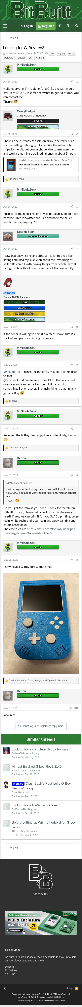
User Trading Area (31, 770)
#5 (77, 327)
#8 (77, 475)
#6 (77, 364)
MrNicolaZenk (14, 53)
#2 (77, 134)
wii (30, 57)
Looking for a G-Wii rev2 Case (34, 805)
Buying (35, 753)
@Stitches (9, 380)
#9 (77, 559)
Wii (27, 792)
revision (21, 57)
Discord (9, 966)
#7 (77, 428)
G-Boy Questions (28, 831)
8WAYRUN (59, 997)
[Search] (77, 25)
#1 (77, 81)
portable (8, 57)
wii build (40, 57)
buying (61, 53)
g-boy (71, 53)
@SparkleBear (12, 371)
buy (52, 53)
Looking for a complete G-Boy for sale (40, 749)
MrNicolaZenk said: (17, 483)
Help (69, 988)
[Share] (71, 82)
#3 (77, 206)
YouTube (10, 973)
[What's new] (68, 25)
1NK (14, 831)
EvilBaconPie (19, 809)
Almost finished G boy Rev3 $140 (37, 766)
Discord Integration (26, 1000)
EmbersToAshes (20, 753)
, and (38, 680)
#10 (76, 708)
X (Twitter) (11, 970)
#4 (77, 248)
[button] (60, 25)
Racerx (16, 770)
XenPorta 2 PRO (26, 997)
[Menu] (5, 26)
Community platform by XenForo (41, 994)
